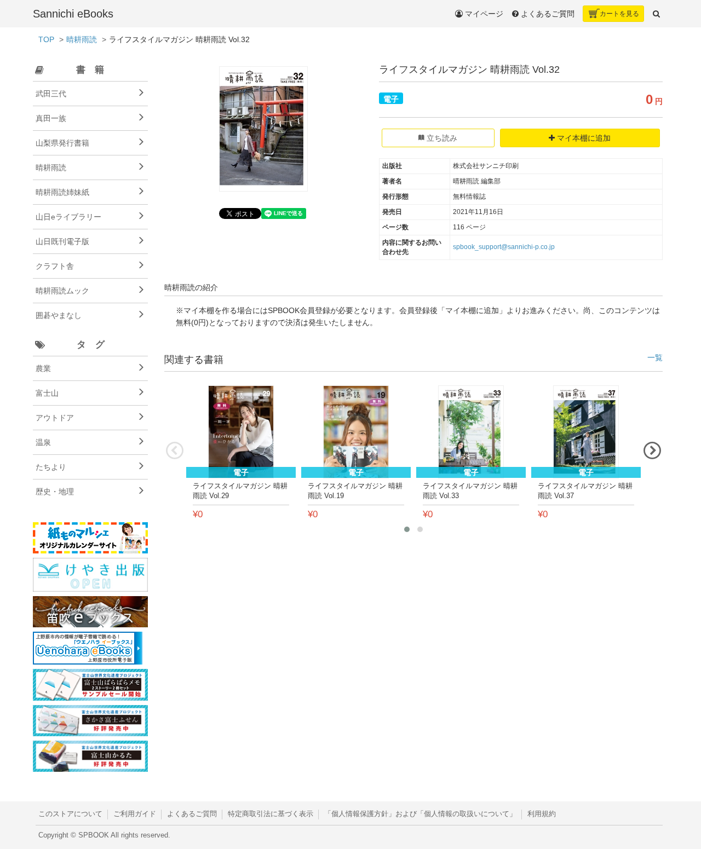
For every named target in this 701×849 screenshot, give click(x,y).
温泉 (43, 442)
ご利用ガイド (134, 814)
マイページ (483, 13)
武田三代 (51, 93)
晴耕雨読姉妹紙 (62, 192)
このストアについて (70, 814)
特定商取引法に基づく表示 (270, 814)
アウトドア (55, 417)
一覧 (655, 358)
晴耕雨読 (81, 39)
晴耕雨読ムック (62, 290)
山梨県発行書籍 (62, 142)
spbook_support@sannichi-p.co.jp (504, 247)
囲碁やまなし (59, 315)
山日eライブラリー (68, 216)
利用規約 (541, 814)
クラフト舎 (55, 266)
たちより (51, 467)
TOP (46, 39)
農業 (43, 368)
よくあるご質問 (192, 814)
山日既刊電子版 (62, 241)
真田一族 (51, 118)
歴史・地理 (55, 491)
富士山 (47, 393)
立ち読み (440, 138)
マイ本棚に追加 (583, 138)
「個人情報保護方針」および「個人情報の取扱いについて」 (420, 814)
